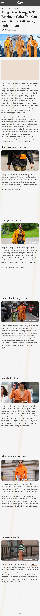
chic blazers (26, 406)
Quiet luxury (5, 83)
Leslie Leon (6, 29)
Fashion (3, 8)
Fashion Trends (13, 8)
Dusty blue (27, 108)
